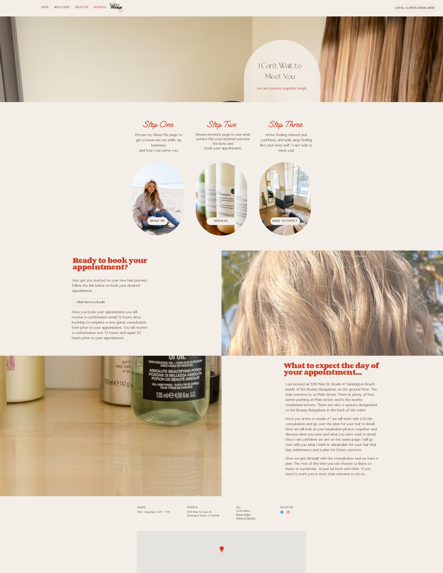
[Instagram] (288, 512)
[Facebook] (282, 512)
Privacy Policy (243, 514)
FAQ (238, 507)
